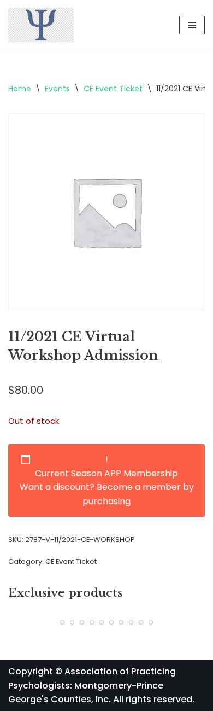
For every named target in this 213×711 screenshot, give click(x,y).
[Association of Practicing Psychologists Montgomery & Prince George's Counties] (41, 25)
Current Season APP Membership (106, 473)
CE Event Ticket (113, 88)
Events (57, 88)
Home (19, 88)
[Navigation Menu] (192, 25)
